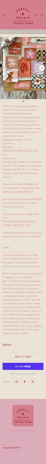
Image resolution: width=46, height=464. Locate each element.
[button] (23, 101)
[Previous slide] (4, 68)
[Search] (36, 15)
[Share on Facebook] (24, 382)
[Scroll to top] (23, 456)
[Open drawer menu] (4, 15)
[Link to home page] (23, 417)
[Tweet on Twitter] (33, 382)
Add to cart (23, 356)
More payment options (23, 373)
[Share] (16, 382)
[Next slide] (42, 68)
